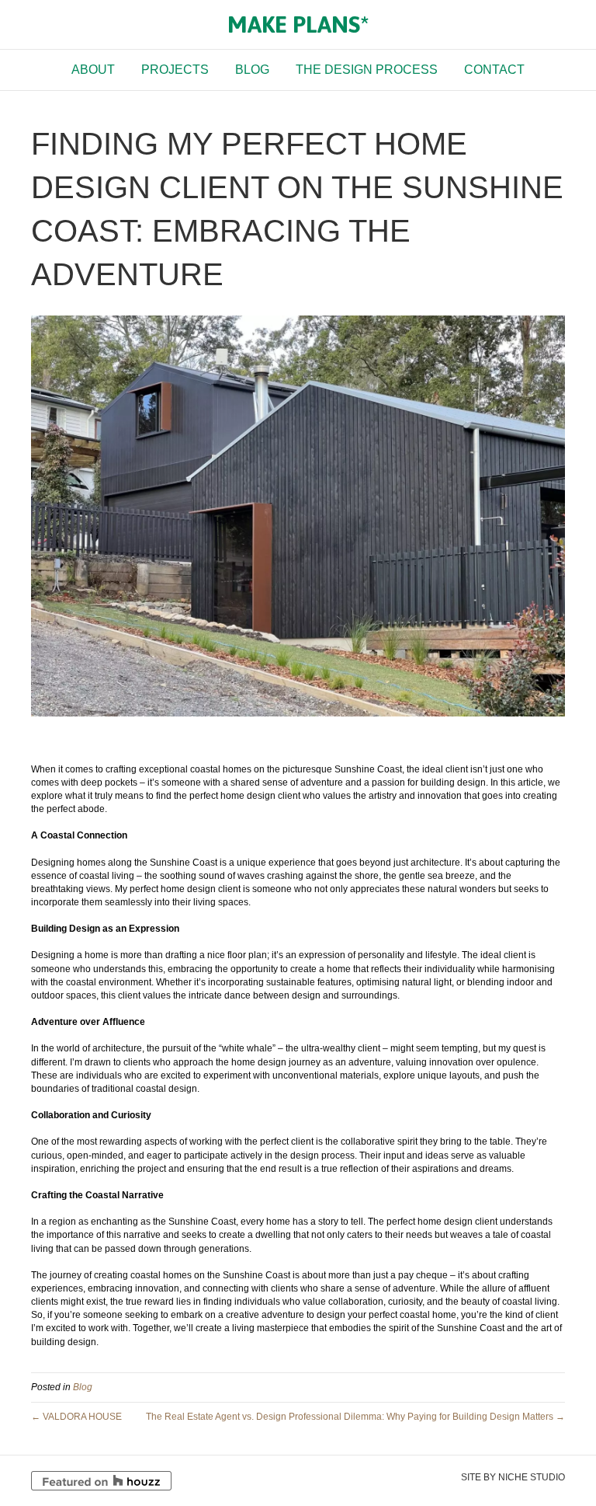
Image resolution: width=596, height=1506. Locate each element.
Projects (175, 69)
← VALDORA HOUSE (76, 1416)
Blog (252, 69)
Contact (494, 69)
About (93, 69)
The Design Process (367, 69)
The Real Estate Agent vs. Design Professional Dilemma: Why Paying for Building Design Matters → (355, 1416)
